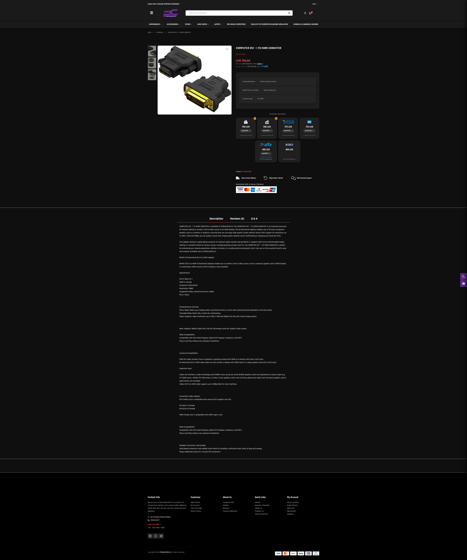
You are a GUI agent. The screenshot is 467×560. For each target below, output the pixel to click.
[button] (151, 13)
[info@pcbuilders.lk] (463, 283)
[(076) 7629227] (463, 276)
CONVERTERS (247, 172)
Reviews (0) (237, 218)
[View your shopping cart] (310, 13)
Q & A (254, 218)
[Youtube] (161, 536)
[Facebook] (150, 536)
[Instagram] (155, 536)
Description (216, 218)
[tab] (216, 218)
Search (290, 13)
